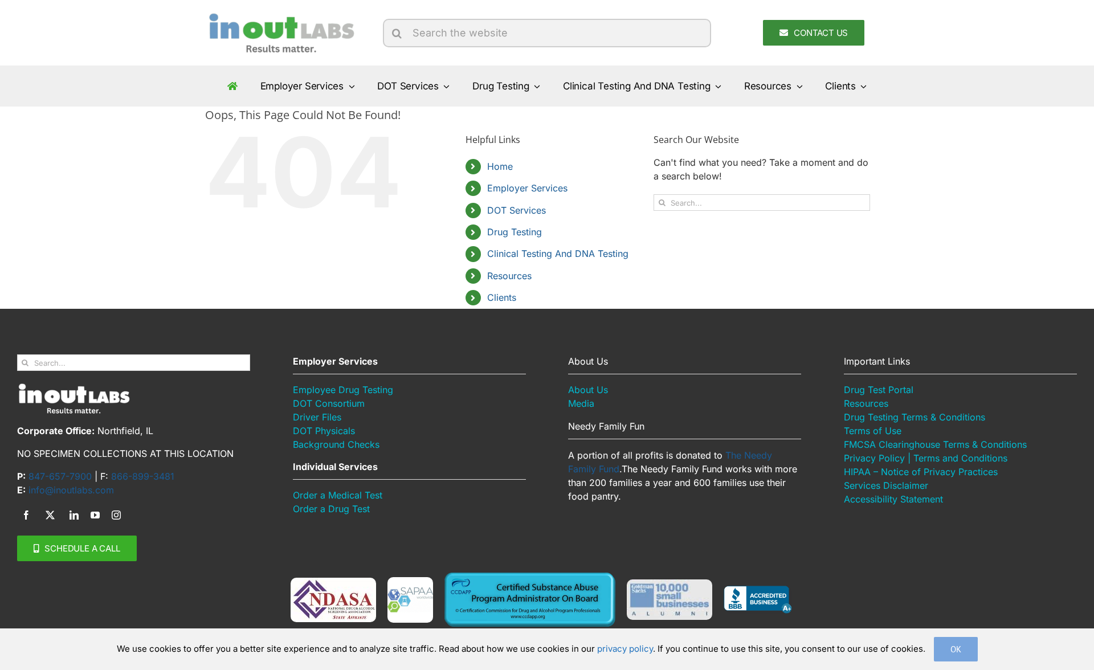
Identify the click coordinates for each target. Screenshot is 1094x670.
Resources (509, 275)
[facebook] (26, 515)
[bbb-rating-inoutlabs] (758, 590)
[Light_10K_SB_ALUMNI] (669, 584)
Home (500, 166)
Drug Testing (514, 232)
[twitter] (50, 515)
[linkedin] (74, 515)
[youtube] (95, 515)
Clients (501, 297)
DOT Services (516, 210)
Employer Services (527, 188)
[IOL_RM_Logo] (280, 16)
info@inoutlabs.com (71, 490)
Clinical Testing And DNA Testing (557, 253)
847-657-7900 (60, 476)
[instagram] (116, 515)
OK (955, 649)
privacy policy (625, 648)
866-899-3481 (142, 476)
